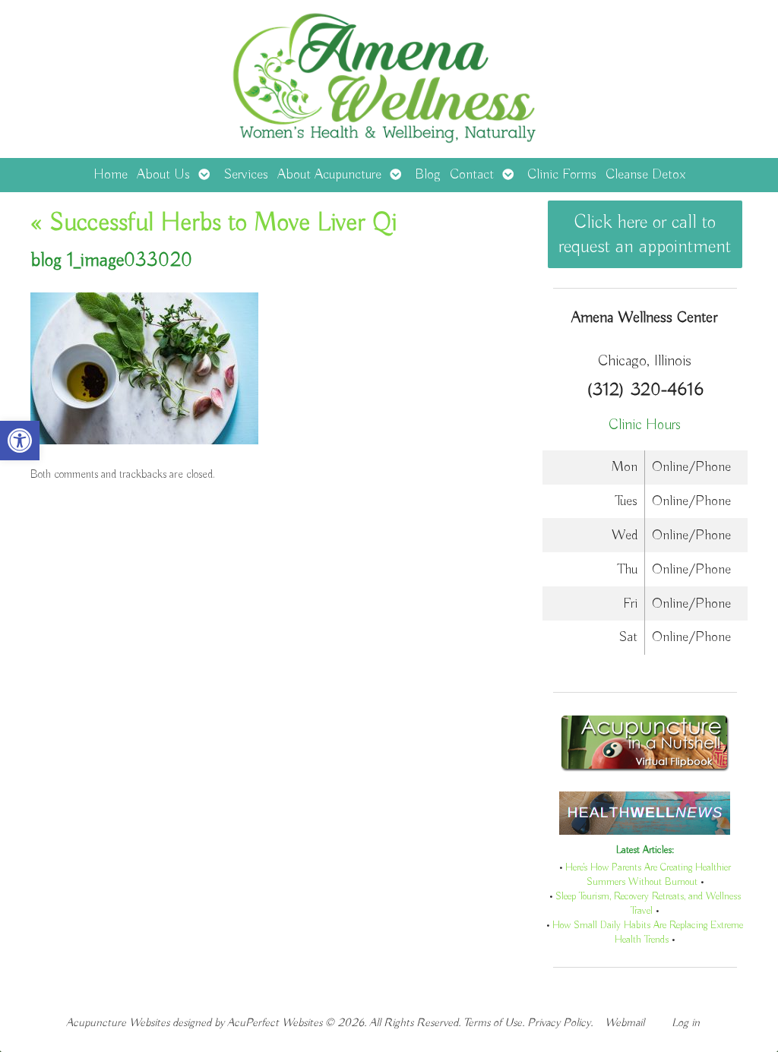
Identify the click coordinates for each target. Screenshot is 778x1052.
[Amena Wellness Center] (389, 79)
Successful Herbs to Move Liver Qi (213, 223)
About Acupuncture (329, 175)
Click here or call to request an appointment (644, 234)
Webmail (624, 1023)
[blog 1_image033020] (144, 441)
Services (245, 175)
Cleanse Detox (645, 175)
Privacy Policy (558, 1023)
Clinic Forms (561, 175)
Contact (472, 175)
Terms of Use (492, 1023)
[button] (20, 440)
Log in (686, 1023)
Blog (428, 175)
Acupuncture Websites (117, 1023)
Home (110, 175)
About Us (163, 175)
